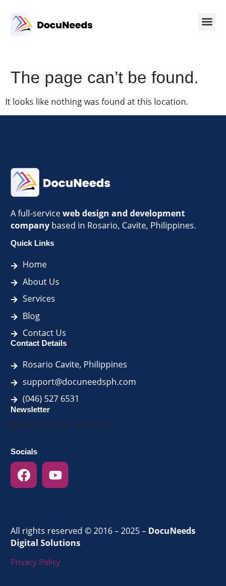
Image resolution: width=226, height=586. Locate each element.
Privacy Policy (35, 562)
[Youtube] (55, 475)
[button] (206, 22)
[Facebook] (24, 475)
